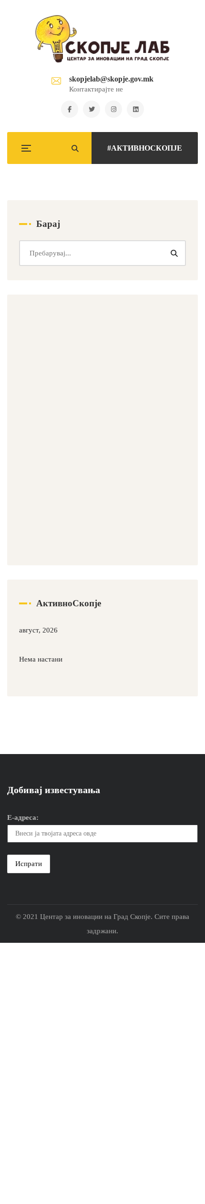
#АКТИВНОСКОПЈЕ (144, 148)
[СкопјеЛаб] (103, 38)
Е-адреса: (23, 817)
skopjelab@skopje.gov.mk (111, 79)
